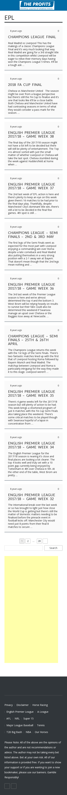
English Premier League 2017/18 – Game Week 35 (31, 393)
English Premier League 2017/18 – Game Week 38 (31, 134)
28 (40, 541)
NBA (28, 732)
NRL (17, 718)
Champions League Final (32, 37)
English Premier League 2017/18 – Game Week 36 (31, 286)
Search (53, 548)
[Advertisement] (31, 609)
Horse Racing (40, 705)
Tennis (41, 725)
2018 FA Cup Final (25, 85)
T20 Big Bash (14, 732)
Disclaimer (22, 705)
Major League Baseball (19, 725)
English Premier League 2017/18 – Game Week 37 (31, 186)
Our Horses (41, 732)
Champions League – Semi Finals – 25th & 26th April (33, 340)
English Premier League (20, 711)
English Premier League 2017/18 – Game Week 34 (31, 445)
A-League (42, 711)
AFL (8, 718)
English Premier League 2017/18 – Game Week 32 (31, 497)
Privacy (8, 705)
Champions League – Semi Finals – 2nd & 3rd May (33, 235)
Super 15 (28, 718)
